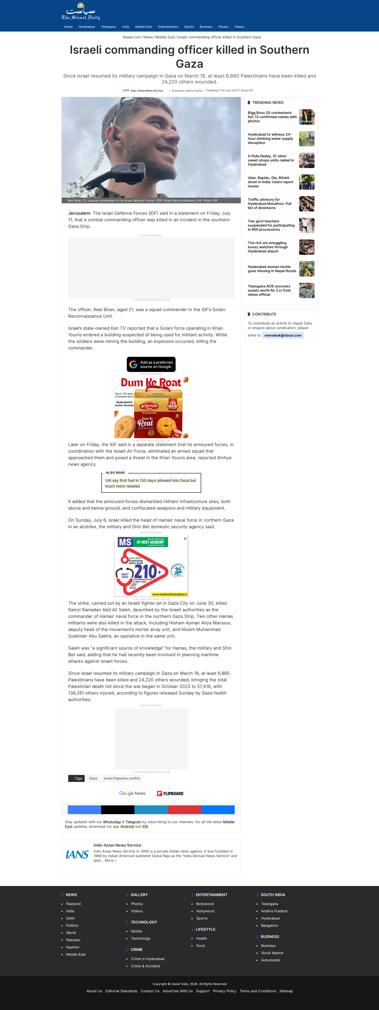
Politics (72, 925)
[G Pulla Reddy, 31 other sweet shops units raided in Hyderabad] (307, 160)
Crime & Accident (145, 966)
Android (127, 826)
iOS (145, 826)
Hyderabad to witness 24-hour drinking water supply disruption (270, 138)
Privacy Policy (224, 991)
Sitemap (286, 991)
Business (206, 26)
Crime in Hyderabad (147, 959)
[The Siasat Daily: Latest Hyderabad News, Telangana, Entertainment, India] (80, 11)
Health (201, 938)
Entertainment (168, 26)
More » (110, 860)
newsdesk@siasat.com (283, 335)
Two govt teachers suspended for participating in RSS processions (271, 225)
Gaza (93, 778)
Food (200, 945)
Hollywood (205, 911)
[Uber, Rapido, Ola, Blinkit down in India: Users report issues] (307, 182)
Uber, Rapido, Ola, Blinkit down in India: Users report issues (270, 181)
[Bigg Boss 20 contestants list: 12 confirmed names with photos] (307, 117)
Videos (239, 26)
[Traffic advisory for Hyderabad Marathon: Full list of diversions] (307, 203)
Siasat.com (131, 37)
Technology (140, 938)
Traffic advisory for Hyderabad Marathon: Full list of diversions (269, 203)
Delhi (70, 918)
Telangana (108, 26)
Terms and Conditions (258, 991)
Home (68, 26)
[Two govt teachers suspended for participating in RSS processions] (307, 225)
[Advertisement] (151, 267)
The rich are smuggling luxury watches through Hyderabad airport (268, 247)
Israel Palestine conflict (122, 778)
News (148, 37)
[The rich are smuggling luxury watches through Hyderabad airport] (307, 247)
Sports (189, 26)
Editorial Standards (121, 991)
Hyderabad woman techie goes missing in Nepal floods (272, 268)
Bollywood (205, 904)
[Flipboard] (170, 794)
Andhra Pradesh (274, 911)
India (125, 26)
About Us (94, 991)
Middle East (143, 26)
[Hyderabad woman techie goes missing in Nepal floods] (307, 268)
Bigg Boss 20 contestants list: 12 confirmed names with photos (272, 116)
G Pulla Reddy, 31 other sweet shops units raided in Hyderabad (271, 160)
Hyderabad (87, 26)
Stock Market (272, 953)
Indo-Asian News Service (147, 90)
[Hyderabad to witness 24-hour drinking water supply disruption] (307, 138)
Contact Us (150, 991)
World (71, 932)
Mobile (136, 931)
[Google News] (132, 793)
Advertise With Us (178, 991)
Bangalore (269, 925)
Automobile (270, 960)
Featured (73, 904)
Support (203, 991)
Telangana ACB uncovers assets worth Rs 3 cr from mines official (269, 290)
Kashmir (72, 947)
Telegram (133, 822)
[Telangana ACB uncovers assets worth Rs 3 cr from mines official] (307, 290)
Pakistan (73, 940)
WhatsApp (112, 822)
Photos (223, 26)
